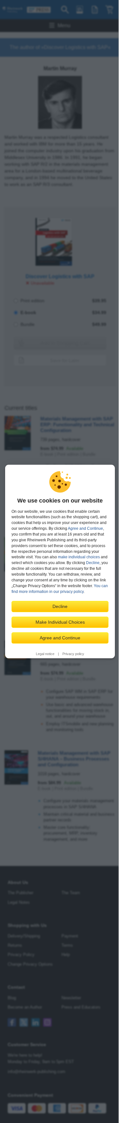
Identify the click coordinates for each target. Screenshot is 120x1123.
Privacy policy (73, 654)
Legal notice (45, 654)
